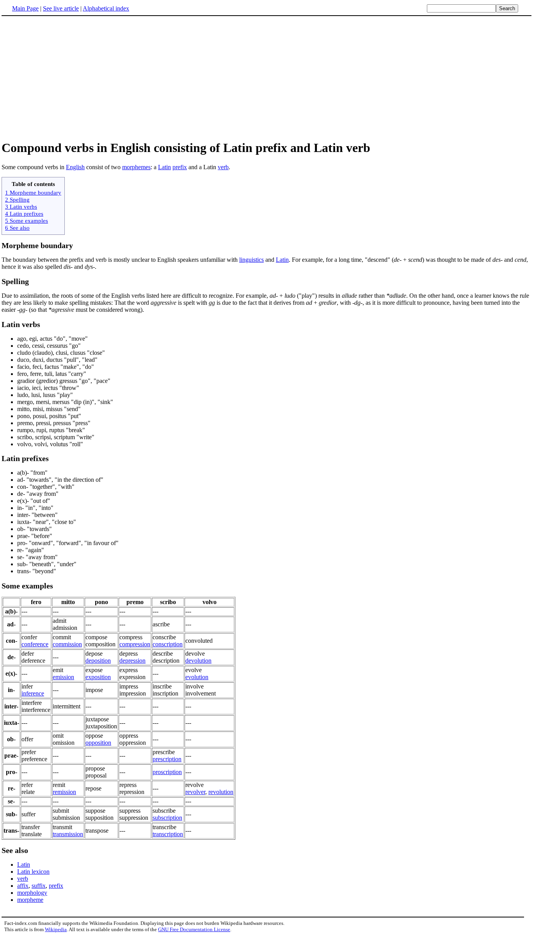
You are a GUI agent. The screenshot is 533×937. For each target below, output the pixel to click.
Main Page (25, 8)
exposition (98, 677)
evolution (196, 677)
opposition (98, 742)
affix (22, 885)
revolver (195, 792)
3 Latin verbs (21, 206)
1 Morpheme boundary (33, 192)
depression (132, 660)
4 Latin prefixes (24, 213)
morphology (32, 892)
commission (67, 644)
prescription (167, 759)
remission (64, 792)
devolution (198, 660)
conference (34, 644)
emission (63, 677)
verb (223, 167)
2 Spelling (17, 199)
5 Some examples (26, 220)
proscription (167, 772)
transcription (168, 834)
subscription (167, 817)
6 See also (17, 227)
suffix (39, 885)
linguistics (251, 259)
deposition (98, 660)
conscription (168, 644)
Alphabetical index (106, 8)
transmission (68, 834)
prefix (179, 167)
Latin (164, 167)
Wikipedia (56, 929)
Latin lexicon (33, 871)
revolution (220, 792)
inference (32, 693)
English (75, 167)
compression (134, 644)
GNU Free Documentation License (194, 929)
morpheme (30, 899)
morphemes (136, 167)
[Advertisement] (266, 77)
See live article (61, 8)
